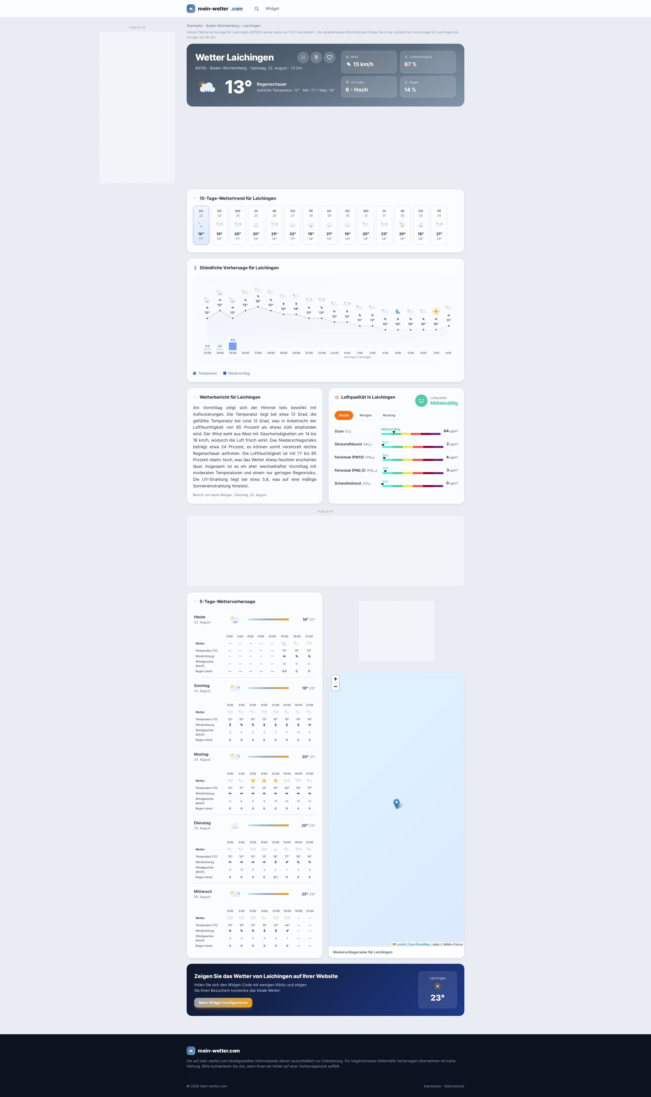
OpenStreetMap (419, 944)
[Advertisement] (325, 147)
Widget (272, 8)
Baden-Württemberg (222, 26)
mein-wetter (220, 9)
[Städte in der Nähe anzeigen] (316, 57)
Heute (344, 415)
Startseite (195, 26)
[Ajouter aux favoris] (329, 57)
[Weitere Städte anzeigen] (303, 57)
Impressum (432, 1086)
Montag (389, 415)
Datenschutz (454, 1086)
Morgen (366, 415)
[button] (396, 804)
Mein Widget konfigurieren (223, 1002)
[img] (396, 809)
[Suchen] (256, 8)
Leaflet (401, 944)
